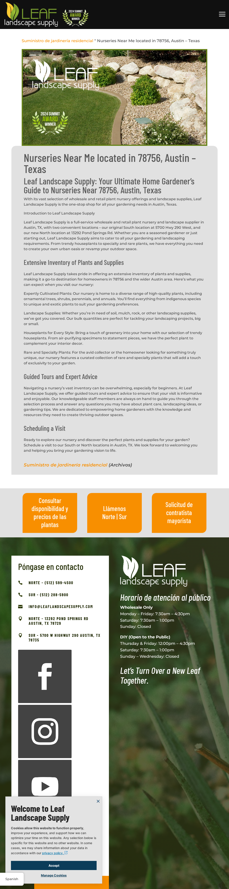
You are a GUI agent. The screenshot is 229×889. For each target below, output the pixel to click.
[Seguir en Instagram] (45, 731)
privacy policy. (53, 853)
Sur (123, 516)
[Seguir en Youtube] (45, 786)
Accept (54, 865)
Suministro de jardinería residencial (57, 40)
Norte (108, 516)
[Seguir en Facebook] (45, 676)
